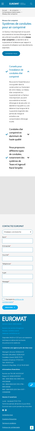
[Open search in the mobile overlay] (31, 4)
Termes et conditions (9, 423)
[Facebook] (3, 410)
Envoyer (9, 307)
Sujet (4, 273)
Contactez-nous (7, 415)
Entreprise (6, 246)
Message (5, 282)
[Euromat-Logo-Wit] (17, 318)
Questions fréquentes (9, 419)
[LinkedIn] (6, 410)
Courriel (5, 255)
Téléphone (6, 264)
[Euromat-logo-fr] (17, 4)
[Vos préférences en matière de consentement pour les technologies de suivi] (32, 427)
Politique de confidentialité (11, 427)
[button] (2, 4)
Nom (4, 237)
